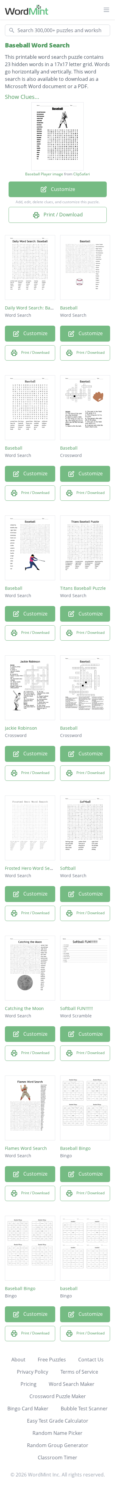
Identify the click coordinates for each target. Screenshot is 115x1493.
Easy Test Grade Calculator (57, 1420)
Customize (62, 189)
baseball (69, 1288)
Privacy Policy (32, 1371)
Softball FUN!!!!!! (76, 1008)
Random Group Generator (57, 1445)
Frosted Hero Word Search (32, 868)
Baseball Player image (44, 174)
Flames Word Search (26, 1148)
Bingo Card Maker (27, 1408)
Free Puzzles (52, 1359)
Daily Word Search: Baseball (34, 308)
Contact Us (91, 1359)
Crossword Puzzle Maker (57, 1396)
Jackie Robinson (21, 728)
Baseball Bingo (75, 1148)
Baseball (69, 308)
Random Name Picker (57, 1433)
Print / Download (62, 214)
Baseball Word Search (37, 45)
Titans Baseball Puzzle (83, 588)
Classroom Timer (57, 1457)
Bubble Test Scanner (84, 1408)
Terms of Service (79, 1371)
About (18, 1359)
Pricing (28, 1384)
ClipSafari (81, 174)
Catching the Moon (24, 1008)
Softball (68, 868)
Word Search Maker (71, 1384)
